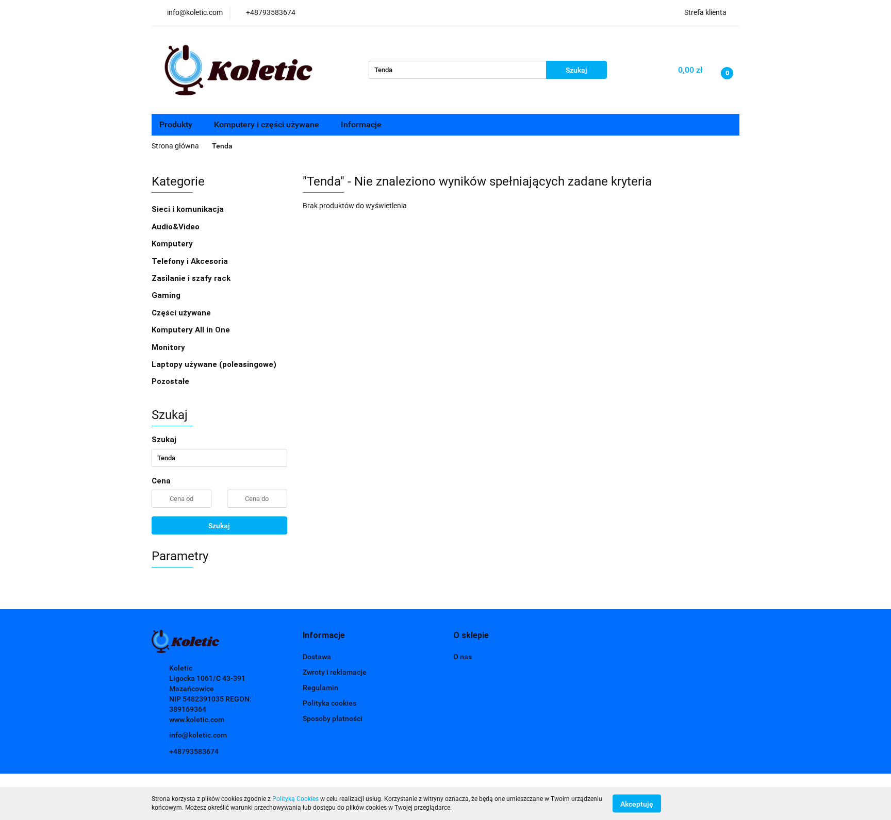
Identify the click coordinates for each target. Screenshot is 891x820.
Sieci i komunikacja (189, 209)
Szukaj (219, 526)
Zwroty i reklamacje (335, 672)
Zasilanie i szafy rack (192, 278)
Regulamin (320, 687)
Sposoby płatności (332, 718)
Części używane (182, 312)
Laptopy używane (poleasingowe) (214, 364)
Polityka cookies (329, 703)
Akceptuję (636, 803)
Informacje (362, 124)
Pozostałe (170, 381)
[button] (324, 635)
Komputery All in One (191, 329)
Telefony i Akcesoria (191, 261)
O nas (462, 656)
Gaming (167, 295)
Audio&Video (177, 226)
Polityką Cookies (295, 798)
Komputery (173, 243)
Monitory (168, 347)
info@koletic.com (198, 735)
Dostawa (317, 656)
